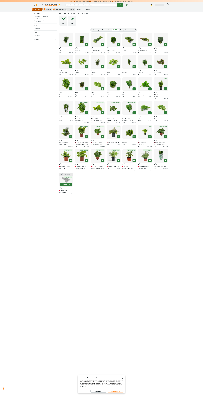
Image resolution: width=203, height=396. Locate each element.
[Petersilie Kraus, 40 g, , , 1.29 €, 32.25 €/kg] (113, 40)
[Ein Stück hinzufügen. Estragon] (134, 66)
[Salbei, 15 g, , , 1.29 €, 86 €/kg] (129, 40)
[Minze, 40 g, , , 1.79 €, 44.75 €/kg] (129, 84)
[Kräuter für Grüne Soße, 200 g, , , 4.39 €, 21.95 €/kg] (161, 156)
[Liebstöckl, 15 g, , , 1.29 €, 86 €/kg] (145, 62)
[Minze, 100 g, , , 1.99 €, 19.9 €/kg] (66, 108)
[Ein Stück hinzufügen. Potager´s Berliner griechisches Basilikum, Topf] (102, 160)
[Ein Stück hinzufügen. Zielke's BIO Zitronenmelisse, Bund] (102, 112)
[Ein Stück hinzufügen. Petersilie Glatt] (70, 88)
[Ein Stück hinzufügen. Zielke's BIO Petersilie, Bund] (86, 112)
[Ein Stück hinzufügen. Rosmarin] (102, 66)
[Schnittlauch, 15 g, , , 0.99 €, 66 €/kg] (82, 40)
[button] (159, 5)
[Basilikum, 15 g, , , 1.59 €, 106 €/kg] (98, 84)
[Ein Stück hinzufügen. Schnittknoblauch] (102, 44)
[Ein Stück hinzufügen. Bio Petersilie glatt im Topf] (150, 136)
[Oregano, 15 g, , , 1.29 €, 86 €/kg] (82, 62)
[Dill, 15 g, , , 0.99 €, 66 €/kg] (66, 40)
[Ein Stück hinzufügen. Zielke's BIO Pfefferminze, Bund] (134, 112)
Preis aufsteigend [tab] (96, 30)
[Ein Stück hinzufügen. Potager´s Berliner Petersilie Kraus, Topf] (102, 136)
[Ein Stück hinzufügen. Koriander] (118, 88)
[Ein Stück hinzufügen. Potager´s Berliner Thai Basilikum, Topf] (165, 136)
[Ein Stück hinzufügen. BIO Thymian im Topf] (118, 136)
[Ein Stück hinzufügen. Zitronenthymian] (150, 44)
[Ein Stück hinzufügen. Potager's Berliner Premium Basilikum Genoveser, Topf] (86, 136)
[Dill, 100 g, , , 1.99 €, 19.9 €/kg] (145, 108)
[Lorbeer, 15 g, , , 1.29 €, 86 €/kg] (161, 40)
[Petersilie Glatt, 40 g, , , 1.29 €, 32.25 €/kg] (66, 84)
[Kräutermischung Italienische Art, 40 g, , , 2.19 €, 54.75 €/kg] (66, 132)
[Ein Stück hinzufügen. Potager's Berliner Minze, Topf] (70, 160)
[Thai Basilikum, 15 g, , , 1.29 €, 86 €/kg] (161, 62)
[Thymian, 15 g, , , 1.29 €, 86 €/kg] (82, 84)
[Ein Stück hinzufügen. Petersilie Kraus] (118, 44)
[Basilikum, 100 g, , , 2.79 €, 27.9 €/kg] (129, 132)
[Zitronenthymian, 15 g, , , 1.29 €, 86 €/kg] (145, 40)
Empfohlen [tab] (116, 30)
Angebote (48, 9)
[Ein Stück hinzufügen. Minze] (134, 88)
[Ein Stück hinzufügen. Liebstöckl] (150, 66)
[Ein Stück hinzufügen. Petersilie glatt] (150, 88)
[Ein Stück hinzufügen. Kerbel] (118, 66)
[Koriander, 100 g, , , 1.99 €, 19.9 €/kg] (161, 108)
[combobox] (91, 5)
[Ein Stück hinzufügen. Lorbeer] (165, 44)
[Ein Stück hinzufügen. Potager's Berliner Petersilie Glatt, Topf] (86, 160)
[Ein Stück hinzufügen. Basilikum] (102, 88)
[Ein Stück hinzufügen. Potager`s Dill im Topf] (118, 160)
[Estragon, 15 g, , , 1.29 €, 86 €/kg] (129, 62)
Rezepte (72, 9)
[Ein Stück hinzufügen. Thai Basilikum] (165, 66)
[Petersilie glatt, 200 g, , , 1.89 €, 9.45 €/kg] (145, 84)
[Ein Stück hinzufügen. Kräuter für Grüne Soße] (165, 160)
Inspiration (79, 9)
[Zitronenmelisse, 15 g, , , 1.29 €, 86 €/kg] (66, 62)
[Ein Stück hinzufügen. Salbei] (134, 44)
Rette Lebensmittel (61, 9)
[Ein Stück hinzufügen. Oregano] (86, 66)
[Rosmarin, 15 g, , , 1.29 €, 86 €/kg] (98, 62)
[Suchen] (120, 5)
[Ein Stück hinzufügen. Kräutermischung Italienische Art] (70, 136)
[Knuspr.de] (60, 14)
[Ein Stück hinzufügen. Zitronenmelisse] (70, 66)
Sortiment (37, 9)
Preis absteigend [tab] (106, 30)
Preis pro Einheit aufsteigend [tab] (128, 30)
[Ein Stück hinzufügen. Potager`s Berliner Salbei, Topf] (134, 160)
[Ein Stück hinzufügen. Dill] (70, 44)
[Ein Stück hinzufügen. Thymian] (86, 88)
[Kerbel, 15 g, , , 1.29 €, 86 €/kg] (113, 62)
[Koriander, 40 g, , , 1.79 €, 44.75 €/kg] (113, 84)
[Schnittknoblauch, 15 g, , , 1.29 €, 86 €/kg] (98, 40)
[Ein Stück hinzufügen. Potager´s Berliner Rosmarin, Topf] (150, 160)
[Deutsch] (152, 5)
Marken (88, 9)
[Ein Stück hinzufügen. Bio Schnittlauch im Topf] (165, 88)
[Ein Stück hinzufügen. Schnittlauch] (86, 44)
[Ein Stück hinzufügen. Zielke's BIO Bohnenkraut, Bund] (118, 112)
